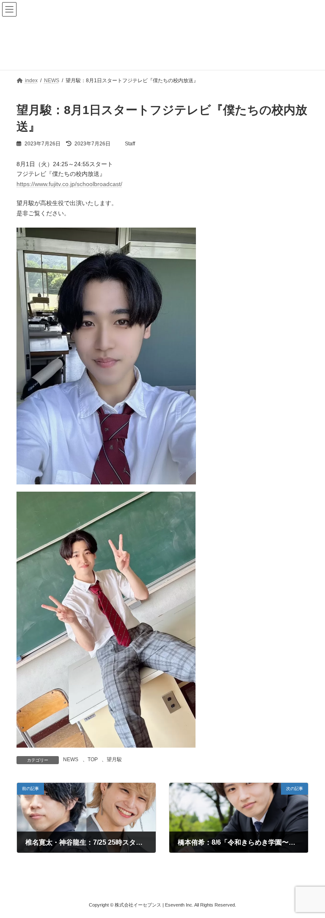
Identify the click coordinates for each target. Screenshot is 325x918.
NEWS (70, 759)
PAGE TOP (309, 881)
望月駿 (114, 759)
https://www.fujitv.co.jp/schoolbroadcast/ (69, 184)
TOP (93, 759)
